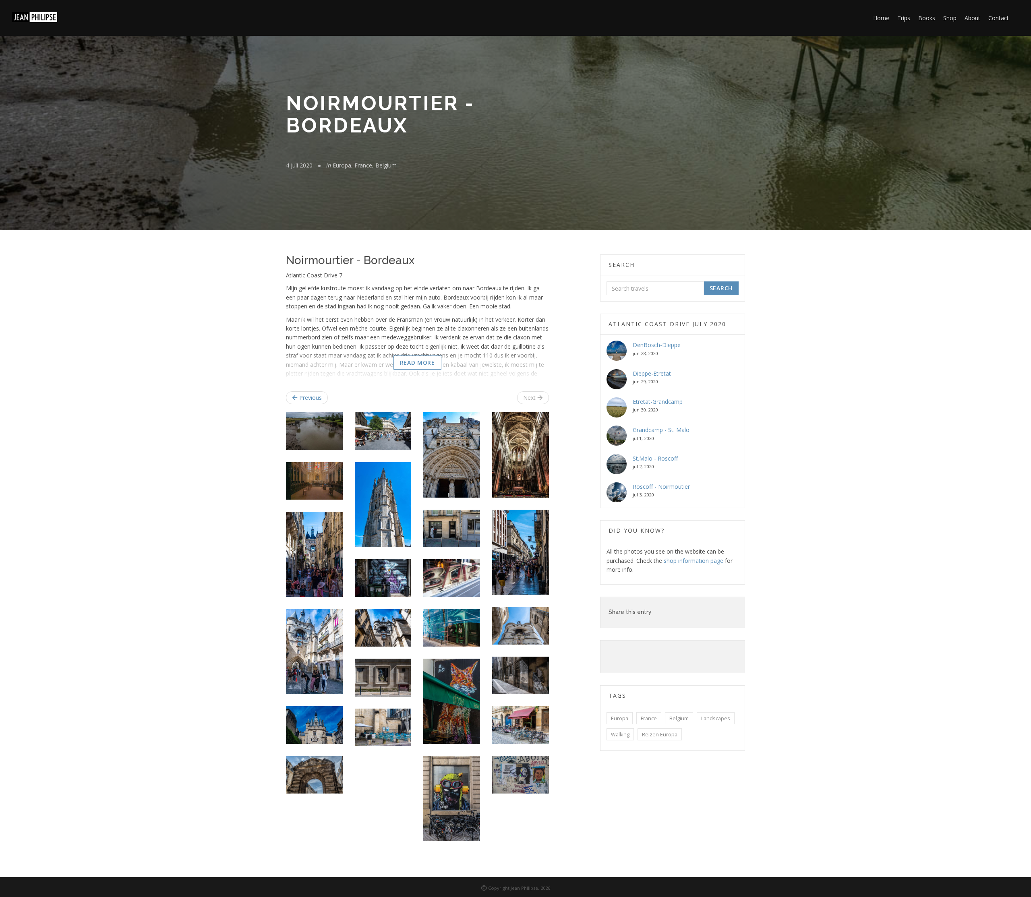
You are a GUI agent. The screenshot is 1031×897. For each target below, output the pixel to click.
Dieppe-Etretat (652, 373)
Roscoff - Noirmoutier (661, 486)
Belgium (679, 718)
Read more (417, 362)
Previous (310, 397)
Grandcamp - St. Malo (661, 430)
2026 (545, 888)
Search (721, 288)
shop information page (693, 560)
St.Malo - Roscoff (655, 458)
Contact (998, 18)
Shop (949, 18)
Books (926, 18)
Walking (620, 734)
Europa (619, 718)
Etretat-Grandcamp (658, 401)
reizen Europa (659, 734)
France (649, 718)
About (972, 18)
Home (881, 18)
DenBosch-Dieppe (657, 345)
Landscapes (715, 718)
